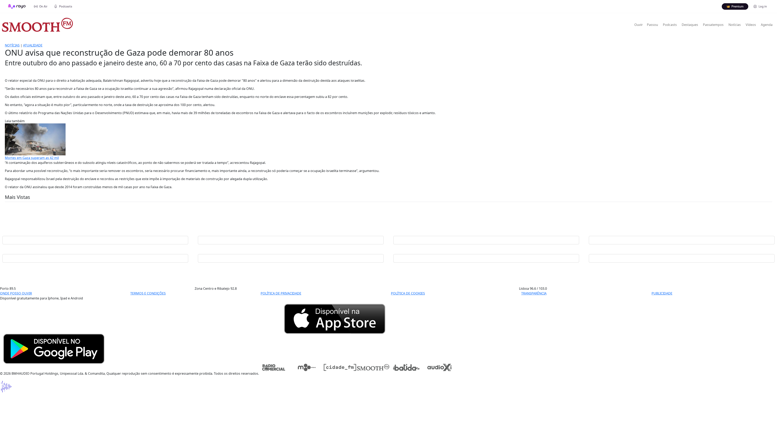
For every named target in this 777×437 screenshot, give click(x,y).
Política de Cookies (408, 293)
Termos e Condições (148, 293)
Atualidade (32, 45)
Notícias (734, 24)
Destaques (690, 24)
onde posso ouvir (16, 293)
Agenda (767, 24)
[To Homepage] (17, 6)
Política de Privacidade (281, 293)
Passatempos (713, 24)
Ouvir (638, 24)
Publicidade (662, 293)
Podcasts (670, 24)
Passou (652, 24)
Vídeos (751, 24)
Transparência (534, 293)
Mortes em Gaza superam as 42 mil (32, 158)
